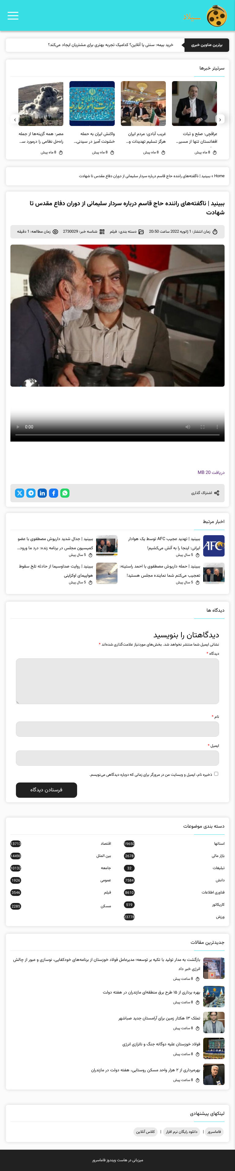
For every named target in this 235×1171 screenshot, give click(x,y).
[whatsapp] (64, 493)
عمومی (61, 880)
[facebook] (53, 493)
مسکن (61, 906)
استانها (174, 844)
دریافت (211, 472)
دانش (175, 880)
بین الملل (60, 856)
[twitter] (19, 493)
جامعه (60, 868)
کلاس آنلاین (145, 1132)
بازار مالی (175, 856)
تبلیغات (176, 868)
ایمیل (213, 746)
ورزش (174, 917)
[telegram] (30, 493)
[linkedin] (42, 493)
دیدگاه (213, 654)
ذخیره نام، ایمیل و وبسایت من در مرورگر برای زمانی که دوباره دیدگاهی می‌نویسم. (150, 775)
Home (219, 176)
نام (215, 717)
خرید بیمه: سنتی (159, 45)
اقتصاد (60, 844)
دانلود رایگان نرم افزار (181, 1132)
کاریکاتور (175, 905)
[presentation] (220, 119)
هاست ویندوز (116, 1160)
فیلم (113, 232)
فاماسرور (214, 1132)
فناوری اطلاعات (175, 893)
